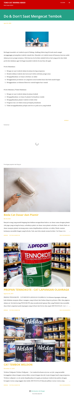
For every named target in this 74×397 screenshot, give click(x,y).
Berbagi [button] (66, 120)
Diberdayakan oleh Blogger (38, 391)
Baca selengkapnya (65, 235)
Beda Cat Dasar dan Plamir (21, 215)
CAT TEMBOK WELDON (18, 364)
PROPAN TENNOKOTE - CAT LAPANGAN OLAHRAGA (36, 289)
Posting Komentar (14, 235)
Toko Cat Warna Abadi (14, 2)
